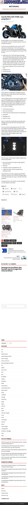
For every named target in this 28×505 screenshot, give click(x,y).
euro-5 (6, 240)
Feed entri (3, 490)
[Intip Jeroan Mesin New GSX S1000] (18, 213)
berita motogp (4, 358)
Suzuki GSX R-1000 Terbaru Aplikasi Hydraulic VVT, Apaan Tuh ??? (6, 218)
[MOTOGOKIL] (14, 3)
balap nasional (4, 354)
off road (3, 406)
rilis (14, 243)
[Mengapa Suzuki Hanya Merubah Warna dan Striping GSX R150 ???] (6, 228)
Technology (4, 419)
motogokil (12, 21)
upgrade (4, 245)
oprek (2, 410)
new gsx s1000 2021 (6, 243)
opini (2, 408)
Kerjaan (3, 379)
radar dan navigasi (5, 413)
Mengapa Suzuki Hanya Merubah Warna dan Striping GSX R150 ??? (6, 233)
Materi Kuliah (4, 390)
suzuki (19, 243)
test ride (3, 422)
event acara (4, 369)
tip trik (2, 424)
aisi (2, 349)
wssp (2, 435)
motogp (3, 397)
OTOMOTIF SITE (5, 498)
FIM (2, 372)
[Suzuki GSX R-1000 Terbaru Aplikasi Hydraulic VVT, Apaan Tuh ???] (6, 213)
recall (2, 415)
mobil (2, 392)
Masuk (2, 488)
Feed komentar (4, 493)
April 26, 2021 (5, 21)
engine (2, 367)
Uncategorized (4, 428)
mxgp (2, 401)
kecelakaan (3, 376)
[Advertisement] (14, 324)
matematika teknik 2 (5, 388)
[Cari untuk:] (14, 306)
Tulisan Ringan (4, 426)
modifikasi (3, 394)
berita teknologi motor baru (7, 363)
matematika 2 (4, 385)
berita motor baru (5, 360)
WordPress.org (4, 495)
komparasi (3, 381)
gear (2, 374)
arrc (2, 351)
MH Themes (22, 503)
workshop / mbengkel (6, 431)
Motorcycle (3, 399)
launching (12, 240)
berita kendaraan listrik (6, 356)
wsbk (2, 433)
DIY (2, 365)
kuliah (2, 383)
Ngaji (2, 403)
